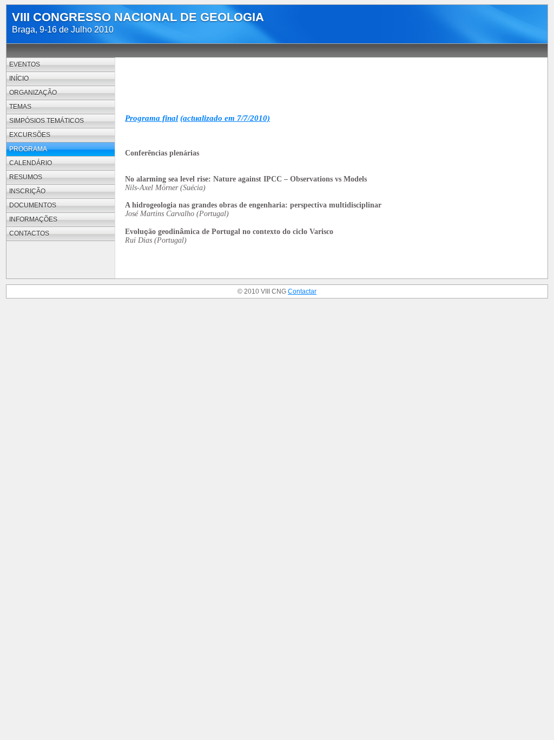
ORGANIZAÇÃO (33, 92)
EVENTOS (24, 64)
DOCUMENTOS (32, 205)
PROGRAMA (28, 149)
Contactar (302, 291)
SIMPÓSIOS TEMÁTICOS (46, 121)
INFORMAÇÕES (33, 219)
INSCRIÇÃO (27, 191)
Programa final (151, 118)
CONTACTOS (29, 233)
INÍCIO (19, 78)
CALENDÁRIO (30, 163)
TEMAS (20, 107)
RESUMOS (25, 177)
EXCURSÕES (29, 135)
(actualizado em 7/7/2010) (225, 118)
